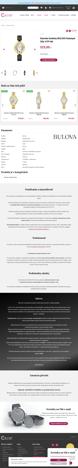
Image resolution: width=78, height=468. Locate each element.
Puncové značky (7, 456)
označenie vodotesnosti (38, 246)
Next (75, 105)
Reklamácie (5, 452)
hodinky (39, 15)
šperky (46, 15)
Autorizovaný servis (23, 453)
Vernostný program (38, 447)
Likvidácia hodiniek (7, 460)
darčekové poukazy (63, 15)
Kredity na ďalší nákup (55, 3)
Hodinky (3, 25)
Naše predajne (21, 449)
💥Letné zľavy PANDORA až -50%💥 (26, 3)
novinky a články (24, 15)
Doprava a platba (7, 447)
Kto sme (20, 447)
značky (53, 15)
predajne (73, 15)
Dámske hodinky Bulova (10, 177)
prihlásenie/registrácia (57, 7)
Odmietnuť (59, 463)
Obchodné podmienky (8, 454)
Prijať (58, 460)
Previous (2, 105)
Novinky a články (7, 458)
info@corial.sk (8, 7)
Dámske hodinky (10, 25)
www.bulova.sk (39, 364)
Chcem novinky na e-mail (58, 423)
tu (26, 463)
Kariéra (20, 455)
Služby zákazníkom (23, 451)
